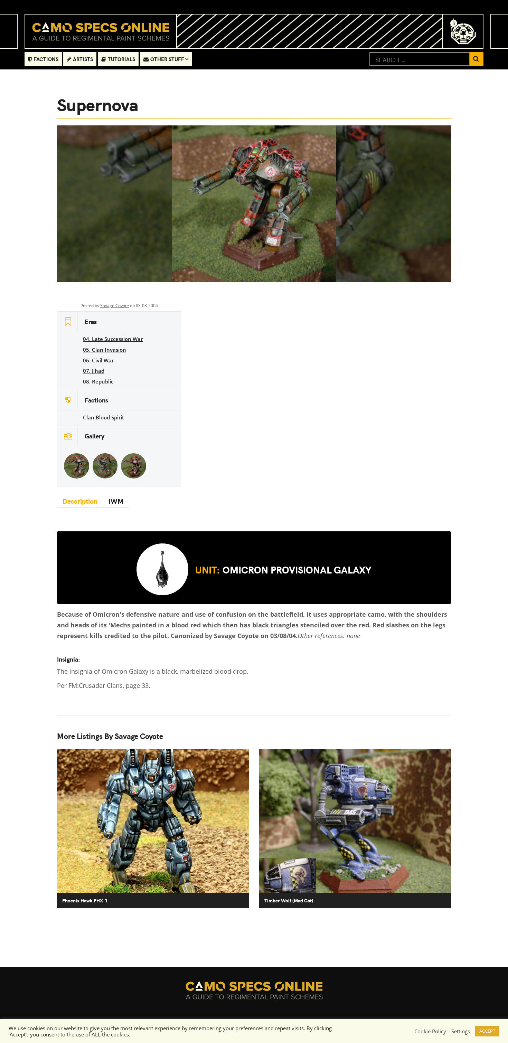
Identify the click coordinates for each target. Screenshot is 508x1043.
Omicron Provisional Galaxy (283, 569)
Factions (46, 59)
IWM (116, 501)
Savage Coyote (114, 306)
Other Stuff (167, 59)
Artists (83, 59)
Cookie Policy (430, 1031)
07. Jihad (93, 370)
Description (80, 501)
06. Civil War (98, 360)
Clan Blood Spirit (103, 417)
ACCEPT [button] (487, 1031)
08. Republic (98, 381)
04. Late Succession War (113, 338)
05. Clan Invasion (104, 349)
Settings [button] (460, 1031)
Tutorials (121, 59)
